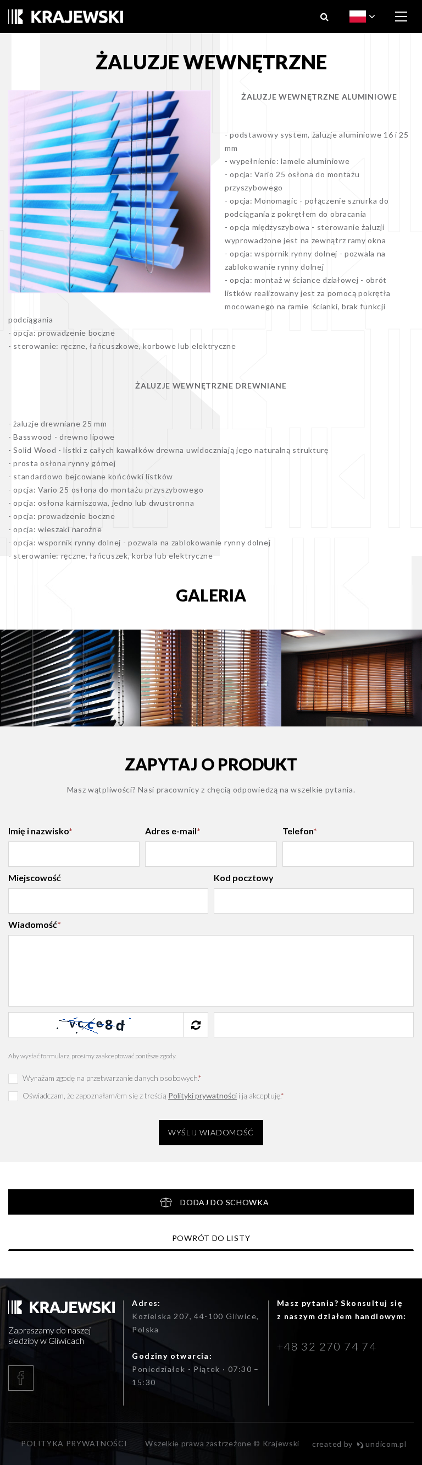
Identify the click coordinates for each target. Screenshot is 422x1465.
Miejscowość (34, 877)
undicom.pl (385, 1443)
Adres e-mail (173, 831)
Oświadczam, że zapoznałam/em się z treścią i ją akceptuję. (153, 1095)
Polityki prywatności (202, 1095)
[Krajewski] (65, 16)
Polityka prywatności (74, 1443)
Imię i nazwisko (40, 831)
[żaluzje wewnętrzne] (109, 191)
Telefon (299, 831)
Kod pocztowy (244, 877)
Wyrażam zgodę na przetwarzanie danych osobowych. (112, 1078)
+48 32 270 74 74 (326, 1346)
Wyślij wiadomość (211, 1132)
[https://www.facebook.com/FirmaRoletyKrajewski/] (61, 1378)
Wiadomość (34, 924)
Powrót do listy (211, 1238)
